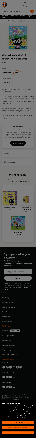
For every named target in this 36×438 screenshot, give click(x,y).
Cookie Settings (18, 423)
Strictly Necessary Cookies (18, 428)
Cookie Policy (21, 418)
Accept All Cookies (18, 433)
